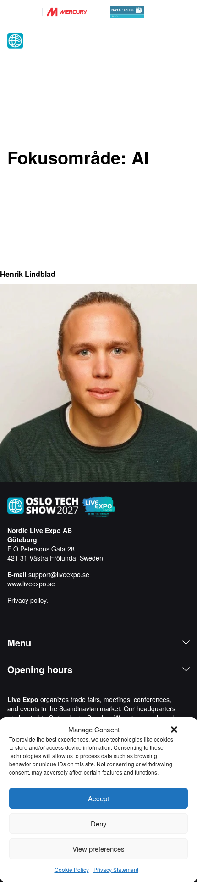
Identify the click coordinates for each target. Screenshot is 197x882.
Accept (98, 798)
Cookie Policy (72, 869)
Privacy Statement (115, 869)
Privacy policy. (27, 600)
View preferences (98, 849)
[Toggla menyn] (184, 41)
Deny (99, 823)
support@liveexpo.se (58, 574)
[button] (174, 729)
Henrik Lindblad (27, 274)
